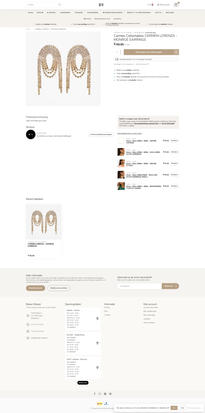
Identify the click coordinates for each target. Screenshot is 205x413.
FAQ (105, 311)
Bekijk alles (83, 383)
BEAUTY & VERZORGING (138, 12)
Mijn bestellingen (149, 311)
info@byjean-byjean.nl (39, 338)
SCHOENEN (92, 12)
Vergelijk (146, 319)
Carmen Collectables (123, 32)
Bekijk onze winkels (59, 288)
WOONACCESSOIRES (112, 12)
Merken (87, 19)
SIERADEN (65, 12)
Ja (174, 408)
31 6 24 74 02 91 (37, 324)
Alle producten (149, 323)
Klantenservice (102, 19)
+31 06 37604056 (167, 123)
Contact (107, 315)
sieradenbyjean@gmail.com (146, 123)
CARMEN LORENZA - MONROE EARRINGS (50, 29)
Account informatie (150, 307)
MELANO (170, 12)
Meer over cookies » (194, 408)
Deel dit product (141, 64)
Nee (182, 408)
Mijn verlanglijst (149, 315)
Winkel (107, 307)
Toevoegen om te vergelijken (123, 64)
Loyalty (117, 19)
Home (31, 12)
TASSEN (79, 12)
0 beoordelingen (150, 33)
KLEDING (51, 12)
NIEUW (40, 12)
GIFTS (158, 12)
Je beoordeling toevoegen (101, 134)
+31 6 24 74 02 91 (37, 331)
